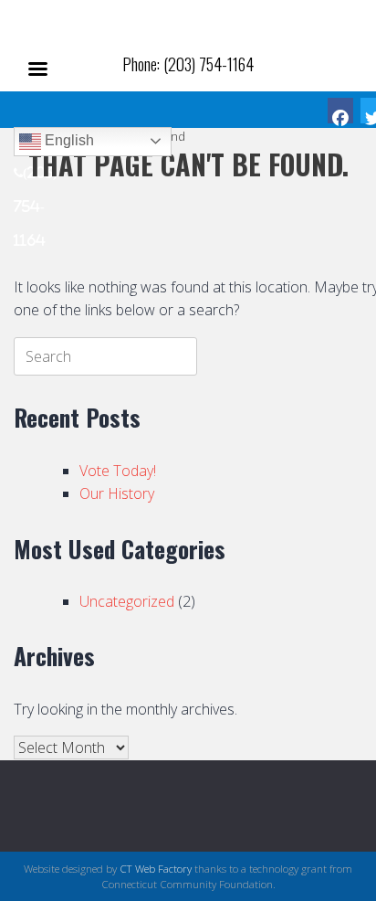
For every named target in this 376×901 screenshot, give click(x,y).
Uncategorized (126, 601)
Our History (116, 493)
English (67, 140)
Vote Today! (117, 471)
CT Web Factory (156, 868)
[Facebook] (340, 110)
